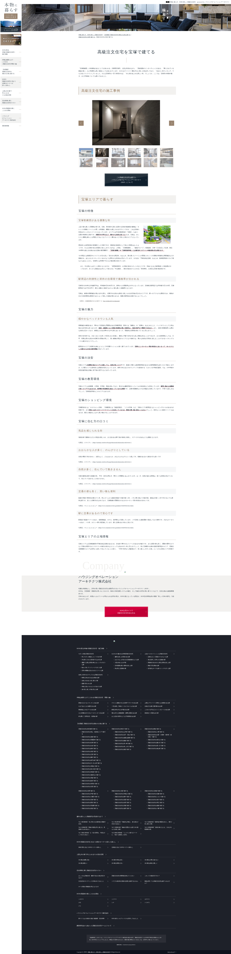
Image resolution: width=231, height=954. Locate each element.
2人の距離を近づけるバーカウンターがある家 (91, 713)
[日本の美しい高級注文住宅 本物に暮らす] (165, 19)
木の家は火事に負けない (152, 860)
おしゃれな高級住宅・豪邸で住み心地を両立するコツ (92, 876)
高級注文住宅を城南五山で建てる (91, 775)
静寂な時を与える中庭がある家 (120, 709)
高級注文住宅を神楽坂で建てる (90, 772)
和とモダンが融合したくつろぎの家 (92, 656)
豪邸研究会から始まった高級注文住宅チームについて (94, 925)
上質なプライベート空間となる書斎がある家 (157, 703)
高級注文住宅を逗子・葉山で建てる (125, 734)
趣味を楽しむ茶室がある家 (122, 656)
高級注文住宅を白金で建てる (90, 745)
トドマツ (114, 899)
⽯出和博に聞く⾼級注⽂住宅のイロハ (9, 101)
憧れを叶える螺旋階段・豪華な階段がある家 (124, 713)
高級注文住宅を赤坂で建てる (90, 751)
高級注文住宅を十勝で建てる (156, 808)
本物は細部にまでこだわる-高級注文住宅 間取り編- (94, 697)
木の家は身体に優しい (151, 863)
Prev (81, 123)
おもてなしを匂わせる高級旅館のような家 (127, 659)
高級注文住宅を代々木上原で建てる (92, 763)
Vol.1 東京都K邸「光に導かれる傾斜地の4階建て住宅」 (92, 823)
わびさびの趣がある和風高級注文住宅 (122, 653)
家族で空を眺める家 (153, 665)
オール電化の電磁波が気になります (89, 886)
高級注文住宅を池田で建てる (123, 808)
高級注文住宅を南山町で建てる (156, 748)
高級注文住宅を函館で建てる (156, 805)
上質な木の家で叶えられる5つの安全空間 (90, 854)
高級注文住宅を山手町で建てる (123, 732)
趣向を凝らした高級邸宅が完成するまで (90, 816)
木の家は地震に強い (84, 860)
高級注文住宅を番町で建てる (90, 757)
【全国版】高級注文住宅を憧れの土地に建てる (92, 723)
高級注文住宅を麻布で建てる (90, 748)
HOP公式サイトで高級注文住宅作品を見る (126, 612)
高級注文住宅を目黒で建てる (90, 786)
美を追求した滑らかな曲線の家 (156, 659)
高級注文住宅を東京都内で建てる (88, 729)
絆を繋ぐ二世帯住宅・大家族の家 (88, 716)
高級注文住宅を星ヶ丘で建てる (156, 745)
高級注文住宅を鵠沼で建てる (123, 749)
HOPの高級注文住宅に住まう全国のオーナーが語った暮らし (96, 842)
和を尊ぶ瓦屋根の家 (120, 668)
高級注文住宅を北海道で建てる (153, 791)
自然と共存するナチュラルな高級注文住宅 (91, 674)
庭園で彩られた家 (87, 683)
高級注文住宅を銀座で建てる (90, 780)
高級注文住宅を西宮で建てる (90, 802)
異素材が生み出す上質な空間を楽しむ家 (159, 662)
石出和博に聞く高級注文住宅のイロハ (89, 870)
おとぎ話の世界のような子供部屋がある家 (124, 716)
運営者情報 (5, 126)
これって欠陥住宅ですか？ (152, 875)
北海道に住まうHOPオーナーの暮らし (122, 847)
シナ (113, 902)
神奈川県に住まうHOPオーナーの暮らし (90, 847)
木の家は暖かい (83, 863)
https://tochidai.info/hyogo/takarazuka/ (111, 301)
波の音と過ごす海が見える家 (90, 689)
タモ (80, 902)
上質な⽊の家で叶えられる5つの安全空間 (7, 93)
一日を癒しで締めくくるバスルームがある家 (124, 706)
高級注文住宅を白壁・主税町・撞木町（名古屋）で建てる (160, 735)
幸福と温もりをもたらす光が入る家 (92, 686)
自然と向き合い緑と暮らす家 (90, 680)
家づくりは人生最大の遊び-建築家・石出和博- (92, 918)
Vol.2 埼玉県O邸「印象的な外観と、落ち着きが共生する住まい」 (125, 823)
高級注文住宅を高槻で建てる (123, 805)
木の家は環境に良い (117, 863)
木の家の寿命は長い (117, 860)
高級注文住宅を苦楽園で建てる (90, 805)
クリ (80, 906)
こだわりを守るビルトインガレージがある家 (157, 709)
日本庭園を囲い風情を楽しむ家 (123, 665)
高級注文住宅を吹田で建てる (123, 802)
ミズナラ (81, 899)
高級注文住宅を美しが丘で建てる (124, 746)
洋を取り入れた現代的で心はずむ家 (92, 659)
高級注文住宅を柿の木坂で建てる (91, 769)
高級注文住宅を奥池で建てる (90, 808)
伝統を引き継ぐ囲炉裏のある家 (153, 706)
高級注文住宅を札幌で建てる (156, 793)
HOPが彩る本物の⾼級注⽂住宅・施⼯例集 (9, 52)
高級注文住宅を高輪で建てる (90, 777)
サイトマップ (171, 952)
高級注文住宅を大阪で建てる (120, 791)
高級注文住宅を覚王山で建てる (156, 739)
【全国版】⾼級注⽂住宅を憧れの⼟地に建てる (8, 71)
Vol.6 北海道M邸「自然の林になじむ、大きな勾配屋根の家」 (158, 828)
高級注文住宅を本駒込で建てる (90, 766)
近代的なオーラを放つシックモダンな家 (159, 668)
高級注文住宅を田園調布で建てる (91, 739)
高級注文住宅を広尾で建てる (90, 754)
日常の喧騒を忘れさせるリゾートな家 (92, 670)
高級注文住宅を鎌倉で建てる (123, 740)
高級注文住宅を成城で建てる (90, 737)
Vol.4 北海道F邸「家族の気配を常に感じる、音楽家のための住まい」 (92, 828)
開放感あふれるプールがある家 (87, 709)
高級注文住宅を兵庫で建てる (87, 791)
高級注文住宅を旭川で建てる (156, 799)
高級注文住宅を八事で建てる (156, 732)
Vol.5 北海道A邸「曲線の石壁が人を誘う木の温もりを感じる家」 (125, 828)
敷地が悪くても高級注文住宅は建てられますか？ (157, 882)
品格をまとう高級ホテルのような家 (158, 656)
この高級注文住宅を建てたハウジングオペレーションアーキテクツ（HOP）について (126, 180)
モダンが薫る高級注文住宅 (86, 653)
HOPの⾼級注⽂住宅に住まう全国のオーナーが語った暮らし (9, 82)
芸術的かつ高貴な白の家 (152, 713)
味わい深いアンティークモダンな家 (92, 667)
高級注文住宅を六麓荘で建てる (90, 796)
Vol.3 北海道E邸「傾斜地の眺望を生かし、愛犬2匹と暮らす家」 (158, 823)
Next (171, 123)
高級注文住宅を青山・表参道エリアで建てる (94, 733)
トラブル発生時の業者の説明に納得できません (125, 881)
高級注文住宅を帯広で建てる (156, 802)
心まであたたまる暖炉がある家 (87, 706)
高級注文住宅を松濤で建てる (90, 742)
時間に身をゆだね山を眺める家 (90, 677)
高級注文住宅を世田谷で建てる (90, 783)
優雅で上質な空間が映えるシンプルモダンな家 (94, 663)
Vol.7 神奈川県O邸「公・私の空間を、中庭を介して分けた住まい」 (92, 833)
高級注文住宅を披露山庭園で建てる (125, 737)
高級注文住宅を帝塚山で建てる (123, 793)
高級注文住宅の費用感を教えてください (123, 875)
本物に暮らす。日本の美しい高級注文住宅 (183, 2)
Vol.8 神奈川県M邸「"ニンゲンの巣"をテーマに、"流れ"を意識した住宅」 (124, 833)
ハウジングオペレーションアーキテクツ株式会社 (9, 118)
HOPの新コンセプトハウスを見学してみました (125, 918)
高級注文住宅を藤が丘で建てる (156, 742)
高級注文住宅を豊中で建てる (123, 796)
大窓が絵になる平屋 (120, 662)
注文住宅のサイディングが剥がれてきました (91, 881)
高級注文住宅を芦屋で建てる (90, 793)
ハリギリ (147, 902)
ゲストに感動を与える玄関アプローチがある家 (125, 703)
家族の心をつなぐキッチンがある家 (89, 703)
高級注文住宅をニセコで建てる (156, 796)
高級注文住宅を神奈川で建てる (120, 729)
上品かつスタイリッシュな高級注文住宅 (156, 653)
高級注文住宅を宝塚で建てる (90, 799)
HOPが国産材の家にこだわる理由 (8, 109)
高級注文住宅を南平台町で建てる (91, 760)
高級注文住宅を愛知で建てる (153, 729)
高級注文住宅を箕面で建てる (123, 799)
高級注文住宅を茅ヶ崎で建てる (123, 743)
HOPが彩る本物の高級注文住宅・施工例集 (90, 648)
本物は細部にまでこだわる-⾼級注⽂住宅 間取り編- (9, 62)
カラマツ (147, 899)
